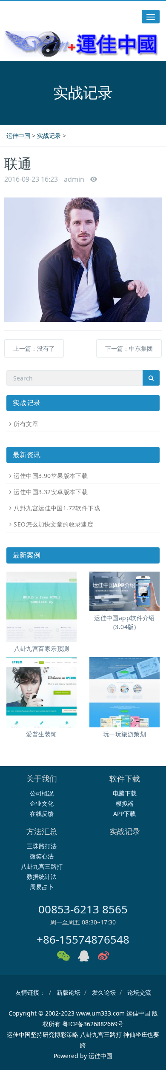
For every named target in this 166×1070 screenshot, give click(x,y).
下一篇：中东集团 (129, 348)
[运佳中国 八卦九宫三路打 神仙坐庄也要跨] (80, 44)
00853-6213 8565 (83, 909)
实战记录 (49, 136)
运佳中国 (18, 136)
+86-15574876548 (83, 939)
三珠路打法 (42, 846)
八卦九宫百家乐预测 (41, 648)
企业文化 (42, 803)
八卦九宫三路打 (42, 866)
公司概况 (42, 793)
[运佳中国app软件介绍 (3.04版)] (124, 591)
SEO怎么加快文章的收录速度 (53, 524)
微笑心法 (42, 856)
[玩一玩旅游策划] (124, 692)
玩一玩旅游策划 (124, 734)
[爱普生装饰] (41, 692)
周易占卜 (42, 887)
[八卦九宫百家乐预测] (41, 607)
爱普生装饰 (41, 734)
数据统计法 (42, 877)
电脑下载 (125, 793)
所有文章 (26, 424)
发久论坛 (104, 992)
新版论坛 (68, 992)
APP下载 (124, 814)
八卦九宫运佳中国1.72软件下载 (57, 508)
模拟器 (125, 803)
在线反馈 (42, 814)
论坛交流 (139, 992)
